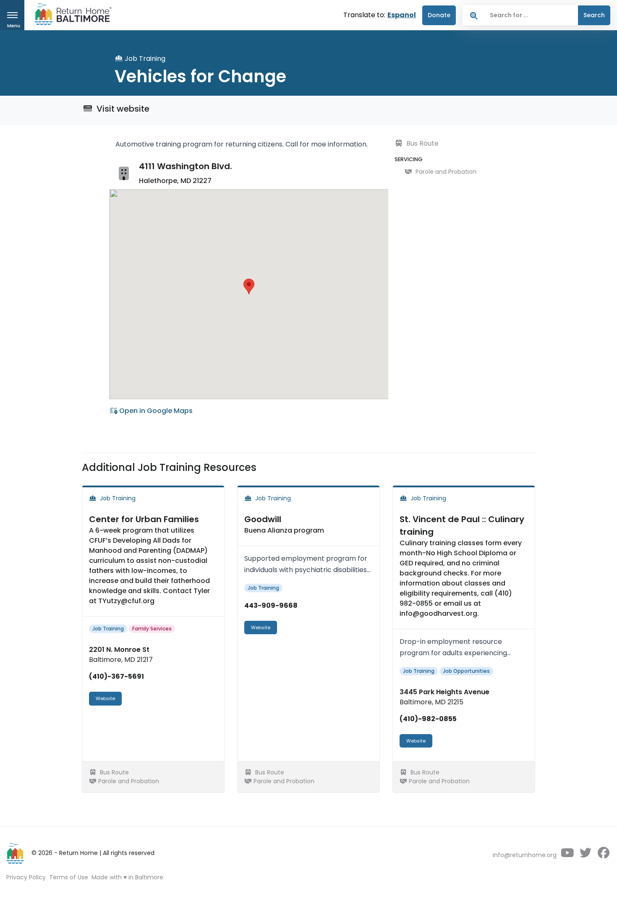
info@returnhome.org (525, 855)
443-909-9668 (271, 605)
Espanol (401, 15)
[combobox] (531, 15)
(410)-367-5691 (116, 676)
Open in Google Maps (155, 411)
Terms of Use (68, 877)
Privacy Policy (26, 877)
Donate (439, 15)
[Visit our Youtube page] (567, 855)
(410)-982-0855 (428, 719)
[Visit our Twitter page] (585, 855)
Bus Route (422, 143)
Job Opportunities (466, 671)
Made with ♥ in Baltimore (127, 877)
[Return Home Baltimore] (69, 16)
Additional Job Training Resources (169, 467)
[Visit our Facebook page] (603, 855)
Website (105, 698)
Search (594, 15)
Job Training (108, 628)
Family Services (152, 628)
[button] (248, 286)
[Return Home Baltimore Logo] (15, 853)
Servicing (409, 159)
